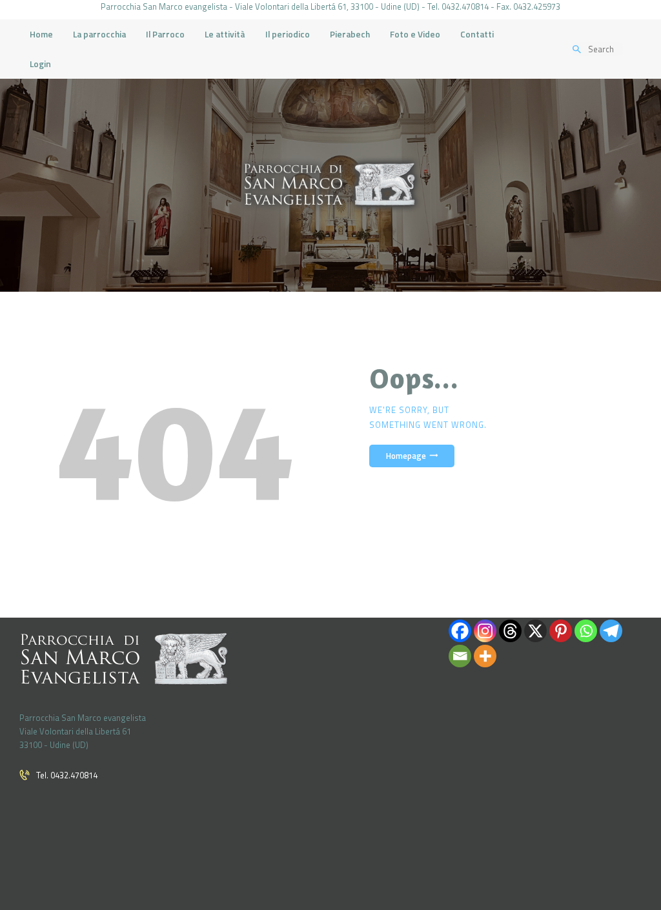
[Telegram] (611, 631)
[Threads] (510, 631)
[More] (485, 656)
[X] (535, 631)
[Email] (460, 656)
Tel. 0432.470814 (66, 775)
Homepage (406, 456)
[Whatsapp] (586, 631)
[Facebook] (460, 631)
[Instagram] (485, 631)
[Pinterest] (560, 631)
